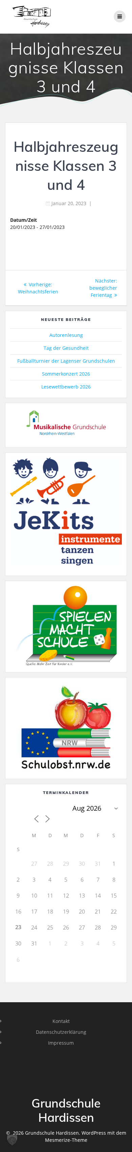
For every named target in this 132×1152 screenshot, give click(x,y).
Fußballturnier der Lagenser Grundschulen (66, 361)
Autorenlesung (66, 335)
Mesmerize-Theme (66, 1140)
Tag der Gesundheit (66, 348)
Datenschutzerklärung (61, 1032)
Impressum (61, 1043)
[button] (12, 1140)
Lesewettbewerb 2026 (66, 386)
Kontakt (61, 1021)
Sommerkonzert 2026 (66, 374)
